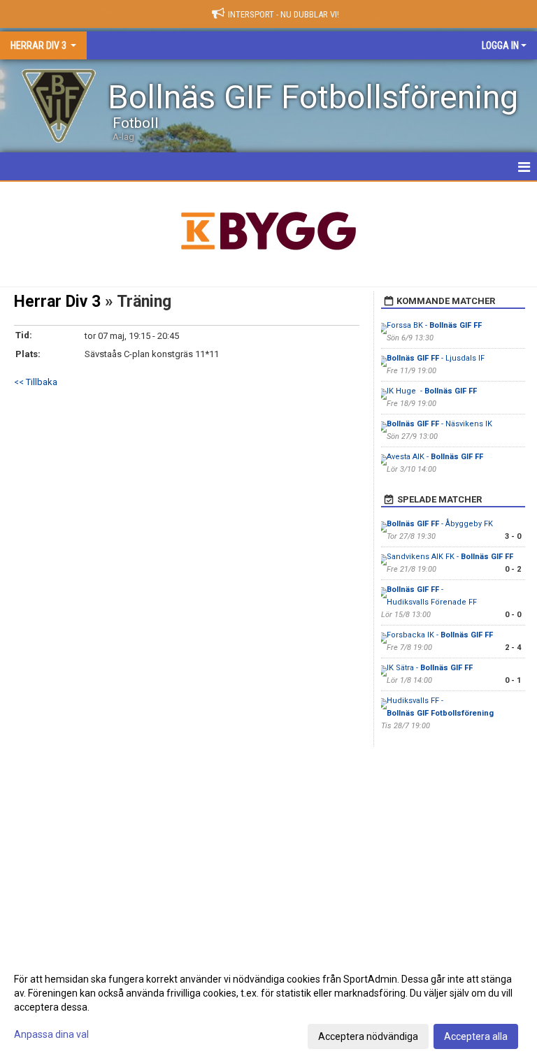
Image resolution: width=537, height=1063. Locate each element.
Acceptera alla (476, 1036)
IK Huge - (432, 391)
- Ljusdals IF (436, 358)
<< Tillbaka (35, 382)
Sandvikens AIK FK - (450, 556)
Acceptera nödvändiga (368, 1036)
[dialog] (268, 1007)
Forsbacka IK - (440, 634)
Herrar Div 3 (57, 301)
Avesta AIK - (435, 456)
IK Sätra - (430, 667)
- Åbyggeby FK (440, 523)
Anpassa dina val (51, 1034)
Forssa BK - (434, 325)
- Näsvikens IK (439, 423)
